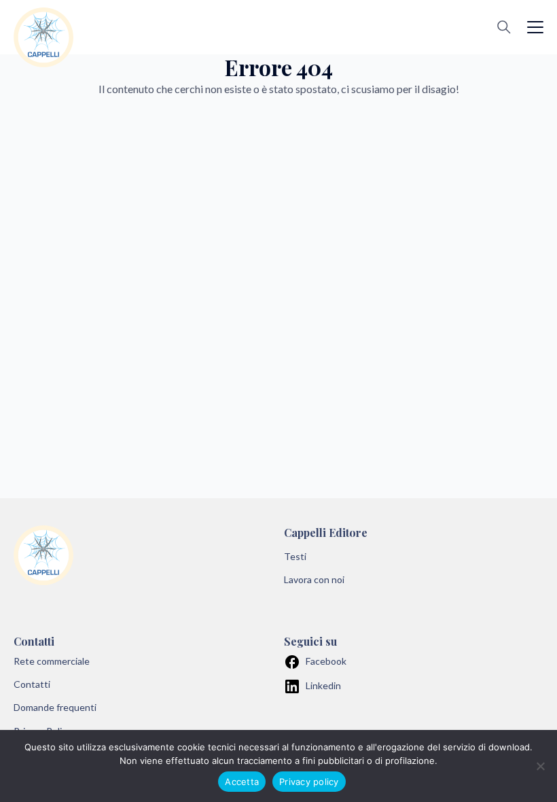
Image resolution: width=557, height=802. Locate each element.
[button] (535, 27)
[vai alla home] (43, 37)
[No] (540, 766)
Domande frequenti (55, 707)
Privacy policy (309, 781)
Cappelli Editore (325, 532)
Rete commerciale (52, 661)
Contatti (32, 684)
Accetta (242, 781)
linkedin (323, 685)
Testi (295, 556)
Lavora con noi (314, 579)
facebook (326, 661)
